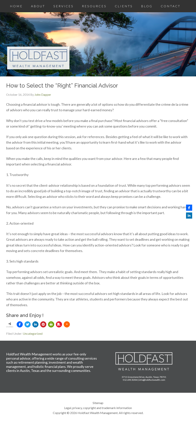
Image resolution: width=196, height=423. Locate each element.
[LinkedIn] (189, 215)
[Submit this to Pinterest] (43, 324)
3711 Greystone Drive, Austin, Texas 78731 (144, 377)
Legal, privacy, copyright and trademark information (98, 408)
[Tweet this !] (27, 324)
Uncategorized (32, 333)
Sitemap (98, 403)
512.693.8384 (130, 379)
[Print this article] (51, 324)
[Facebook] (189, 208)
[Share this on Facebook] (20, 324)
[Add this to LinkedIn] (35, 324)
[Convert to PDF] (59, 324)
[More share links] (67, 324)
